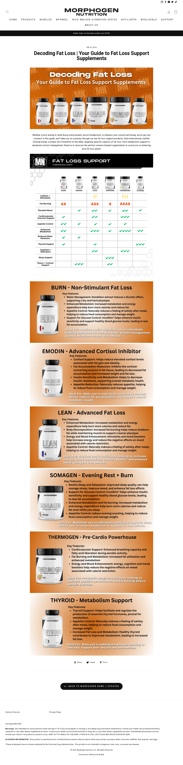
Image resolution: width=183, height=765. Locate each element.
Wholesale (149, 19)
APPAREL (62, 19)
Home (13, 19)
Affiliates (129, 19)
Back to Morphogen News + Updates (93, 686)
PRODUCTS (28, 19)
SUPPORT (167, 19)
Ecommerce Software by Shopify (91, 755)
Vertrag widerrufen (13, 724)
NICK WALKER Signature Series (94, 19)
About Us (91, 25)
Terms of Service (12, 712)
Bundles (46, 19)
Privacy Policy (55, 712)
